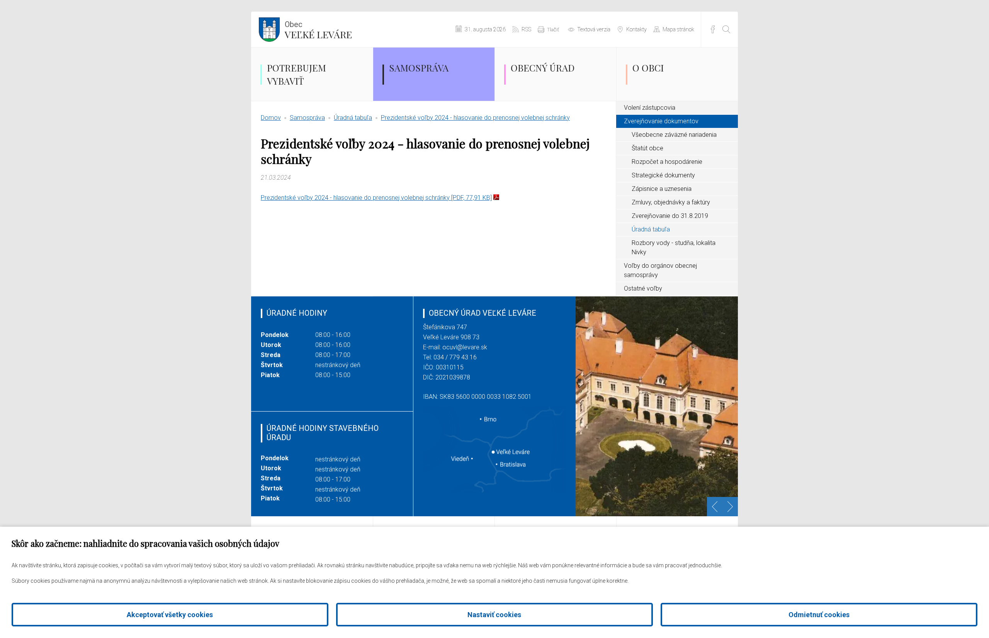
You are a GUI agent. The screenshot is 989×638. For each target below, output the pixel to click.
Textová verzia (593, 29)
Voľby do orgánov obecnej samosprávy (660, 270)
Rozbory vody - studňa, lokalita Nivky (673, 247)
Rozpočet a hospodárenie (667, 161)
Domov (271, 117)
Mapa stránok (678, 29)
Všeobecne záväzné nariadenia (674, 134)
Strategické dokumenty (663, 175)
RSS (526, 29)
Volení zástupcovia (649, 107)
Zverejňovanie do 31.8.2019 (670, 215)
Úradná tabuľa (353, 117)
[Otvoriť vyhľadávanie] (726, 29)
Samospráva (419, 67)
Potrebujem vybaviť (296, 74)
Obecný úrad (542, 67)
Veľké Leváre (318, 30)
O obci (648, 67)
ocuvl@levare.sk (464, 347)
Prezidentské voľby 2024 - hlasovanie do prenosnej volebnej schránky (475, 117)
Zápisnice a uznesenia (662, 188)
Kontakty (636, 29)
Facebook (713, 29)
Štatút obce (647, 148)
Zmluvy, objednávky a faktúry (671, 202)
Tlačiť (553, 29)
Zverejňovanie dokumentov (661, 121)
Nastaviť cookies (494, 615)
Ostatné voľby (643, 288)
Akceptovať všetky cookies (170, 615)
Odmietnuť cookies (819, 615)
